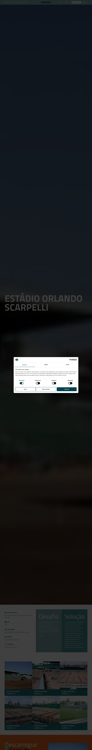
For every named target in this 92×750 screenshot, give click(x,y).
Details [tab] (46, 364)
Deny (25, 389)
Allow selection (46, 389)
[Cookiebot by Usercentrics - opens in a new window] (70, 360)
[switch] (38, 383)
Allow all (66, 389)
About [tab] (67, 364)
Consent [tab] (24, 364)
